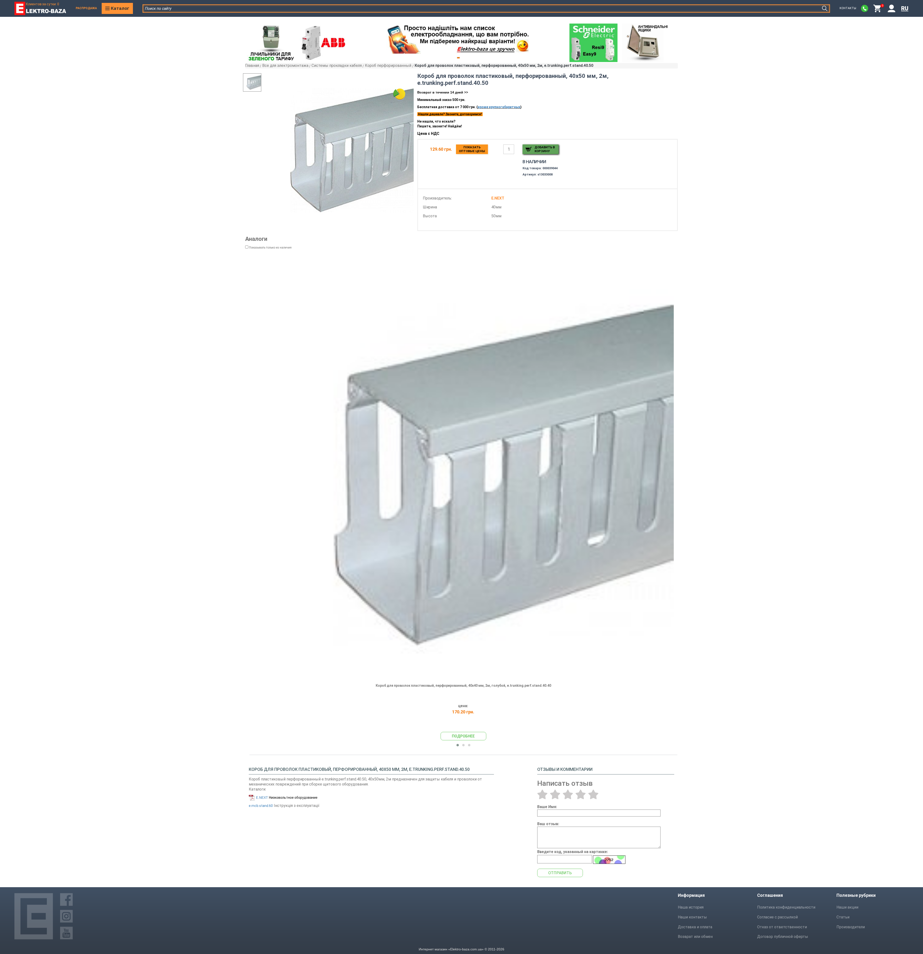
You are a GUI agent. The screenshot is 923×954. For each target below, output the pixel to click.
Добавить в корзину (545, 149)
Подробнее (463, 736)
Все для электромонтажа (285, 65)
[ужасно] (542, 794)
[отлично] (593, 794)
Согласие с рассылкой (777, 917)
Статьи (842, 917)
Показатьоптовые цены (472, 149)
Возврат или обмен (695, 936)
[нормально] (568, 794)
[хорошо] (580, 794)
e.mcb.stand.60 (261, 806)
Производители (850, 927)
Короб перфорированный (388, 65)
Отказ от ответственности (782, 927)
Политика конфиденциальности (786, 907)
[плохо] (555, 794)
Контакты (848, 8)
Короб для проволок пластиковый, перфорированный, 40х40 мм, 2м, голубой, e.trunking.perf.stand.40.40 (463, 685)
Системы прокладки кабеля (337, 65)
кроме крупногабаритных (499, 107)
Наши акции (847, 907)
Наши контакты (692, 917)
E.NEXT (262, 797)
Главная (252, 65)
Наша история (691, 907)
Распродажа (86, 8)
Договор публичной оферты (782, 936)
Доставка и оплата (695, 927)
